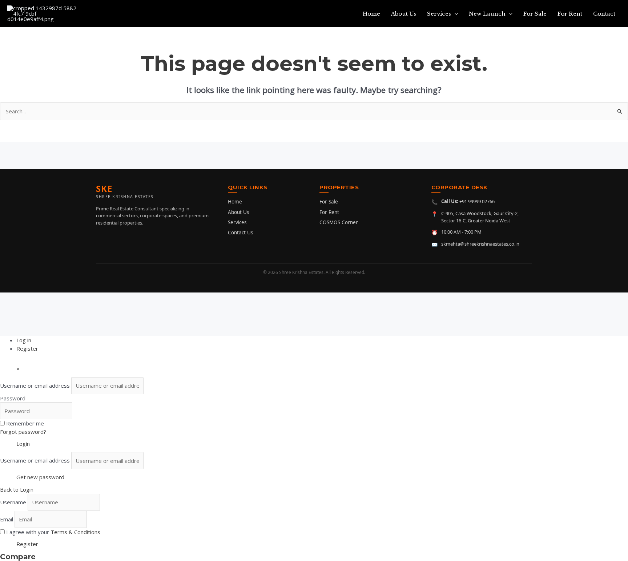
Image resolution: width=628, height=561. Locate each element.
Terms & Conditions (75, 532)
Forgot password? (23, 431)
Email (6, 519)
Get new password (40, 477)
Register (27, 348)
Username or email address (35, 385)
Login (23, 443)
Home (371, 13)
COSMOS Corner (338, 222)
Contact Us (240, 232)
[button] (454, 13)
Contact (604, 13)
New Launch (487, 13)
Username (13, 502)
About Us (403, 13)
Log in (23, 340)
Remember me (25, 423)
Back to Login (16, 489)
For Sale (535, 13)
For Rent (569, 13)
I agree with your (53, 532)
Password (12, 398)
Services (439, 13)
